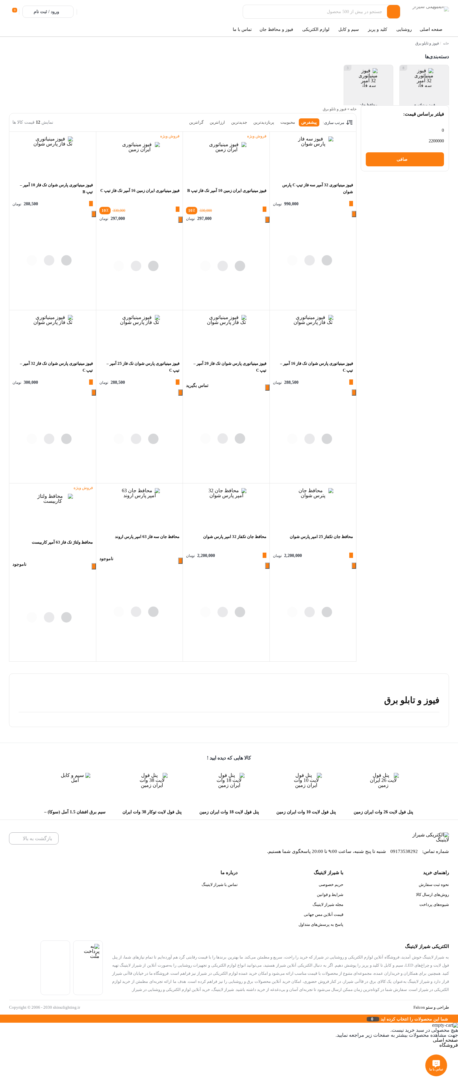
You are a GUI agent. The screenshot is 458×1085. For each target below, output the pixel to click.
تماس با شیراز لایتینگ (220, 884)
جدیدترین (239, 122)
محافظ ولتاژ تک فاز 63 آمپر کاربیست (62, 542)
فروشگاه (448, 1045)
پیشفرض (309, 122)
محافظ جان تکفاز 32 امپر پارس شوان (234, 536)
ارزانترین (217, 122)
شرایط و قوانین (330, 894)
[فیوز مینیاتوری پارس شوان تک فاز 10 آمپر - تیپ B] (52, 156)
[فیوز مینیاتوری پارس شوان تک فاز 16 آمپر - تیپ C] (313, 335)
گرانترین (196, 122)
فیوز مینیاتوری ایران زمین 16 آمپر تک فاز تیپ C (139, 190)
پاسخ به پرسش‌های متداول (320, 924)
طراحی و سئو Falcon (431, 1007)
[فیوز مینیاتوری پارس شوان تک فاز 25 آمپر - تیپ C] (139, 335)
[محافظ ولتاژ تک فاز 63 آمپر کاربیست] (52, 514)
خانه (446, 43)
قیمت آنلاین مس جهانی (323, 914)
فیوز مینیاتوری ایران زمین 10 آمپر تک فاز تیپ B (226, 190)
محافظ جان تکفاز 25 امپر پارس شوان (321, 536)
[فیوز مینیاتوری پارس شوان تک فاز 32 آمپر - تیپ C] (52, 335)
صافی (402, 159)
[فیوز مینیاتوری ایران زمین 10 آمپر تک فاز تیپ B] (226, 162)
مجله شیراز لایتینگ (327, 904)
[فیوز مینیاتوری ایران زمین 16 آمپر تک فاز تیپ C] (139, 162)
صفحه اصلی (445, 1040)
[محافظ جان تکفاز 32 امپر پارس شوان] (226, 508)
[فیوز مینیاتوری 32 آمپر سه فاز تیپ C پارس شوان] (313, 156)
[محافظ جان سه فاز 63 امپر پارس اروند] (139, 508)
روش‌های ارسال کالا (432, 894)
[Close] (1, 1018)
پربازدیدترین (263, 122)
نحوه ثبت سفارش (434, 884)
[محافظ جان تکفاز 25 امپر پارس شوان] (313, 508)
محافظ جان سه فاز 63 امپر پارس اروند (147, 536)
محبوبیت (287, 122)
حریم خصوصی (331, 884)
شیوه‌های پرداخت (434, 904)
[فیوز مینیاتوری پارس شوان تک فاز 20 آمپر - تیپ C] (226, 335)
